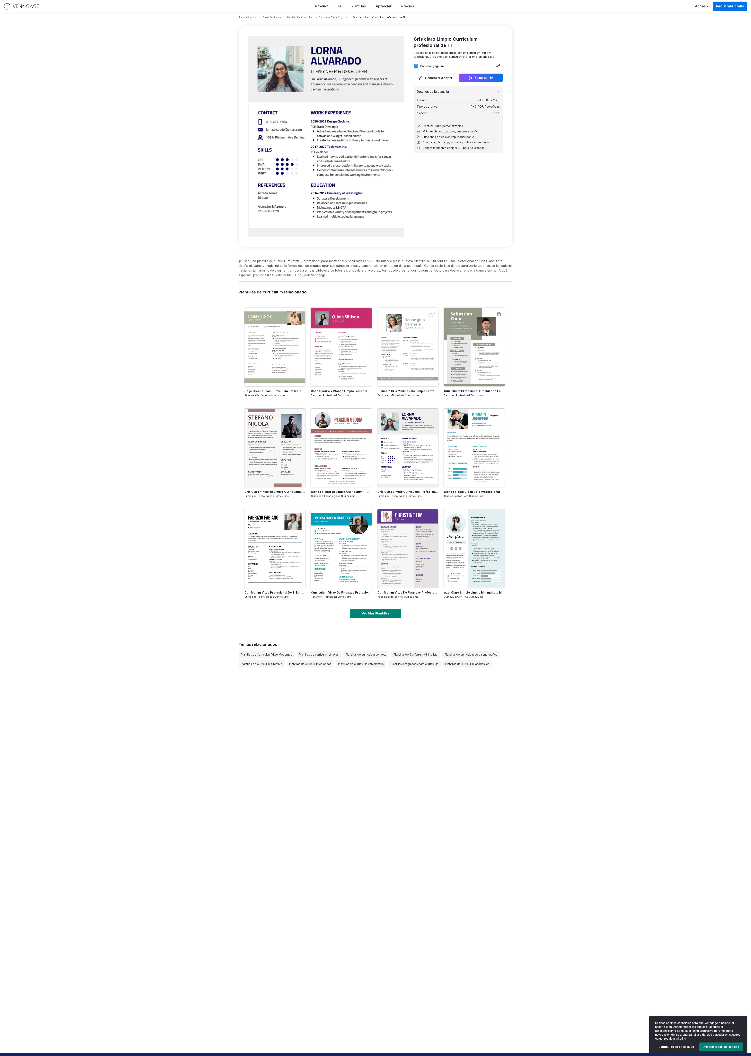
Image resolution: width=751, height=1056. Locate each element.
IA (340, 6)
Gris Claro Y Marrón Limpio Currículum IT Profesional (274, 491)
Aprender (384, 6)
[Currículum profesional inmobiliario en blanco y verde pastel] (474, 347)
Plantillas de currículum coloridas (310, 664)
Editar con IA (483, 78)
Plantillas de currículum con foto (366, 654)
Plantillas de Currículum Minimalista (415, 654)
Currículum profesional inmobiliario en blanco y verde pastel (474, 391)
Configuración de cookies (676, 1046)
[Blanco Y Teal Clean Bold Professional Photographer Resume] (474, 448)
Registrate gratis (730, 6)
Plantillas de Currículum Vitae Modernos (266, 654)
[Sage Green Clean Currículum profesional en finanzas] (274, 347)
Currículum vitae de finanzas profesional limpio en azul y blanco (341, 592)
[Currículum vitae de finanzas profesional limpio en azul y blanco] (341, 548)
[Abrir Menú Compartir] (498, 66)
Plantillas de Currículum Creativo (261, 664)
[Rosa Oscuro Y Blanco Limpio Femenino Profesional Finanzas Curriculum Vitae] (341, 347)
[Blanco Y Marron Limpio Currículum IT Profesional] (341, 448)
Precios (407, 6)
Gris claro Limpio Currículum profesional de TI (407, 491)
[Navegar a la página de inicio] (21, 6)
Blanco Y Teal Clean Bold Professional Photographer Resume (474, 491)
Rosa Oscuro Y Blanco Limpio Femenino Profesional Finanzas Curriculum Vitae (341, 391)
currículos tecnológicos (333, 17)
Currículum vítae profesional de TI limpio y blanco (274, 592)
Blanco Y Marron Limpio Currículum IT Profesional (341, 491)
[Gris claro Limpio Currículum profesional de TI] (407, 448)
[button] (435, 78)
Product (322, 6)
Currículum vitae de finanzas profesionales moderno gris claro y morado (407, 592)
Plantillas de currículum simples (319, 654)
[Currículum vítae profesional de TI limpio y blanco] (274, 548)
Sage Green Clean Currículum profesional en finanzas (274, 391)
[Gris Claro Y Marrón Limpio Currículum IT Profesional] (274, 448)
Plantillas (358, 6)
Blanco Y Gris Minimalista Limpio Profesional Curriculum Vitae (407, 391)
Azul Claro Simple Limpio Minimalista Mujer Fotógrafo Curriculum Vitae (474, 592)
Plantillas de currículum (300, 17)
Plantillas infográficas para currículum (414, 664)
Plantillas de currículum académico (467, 664)
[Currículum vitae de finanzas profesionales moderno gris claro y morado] (407, 548)
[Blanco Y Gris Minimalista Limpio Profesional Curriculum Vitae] (407, 347)
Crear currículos (272, 17)
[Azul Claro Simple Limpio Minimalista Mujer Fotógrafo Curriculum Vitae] (474, 548)
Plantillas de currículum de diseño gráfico (471, 654)
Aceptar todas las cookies (721, 1046)
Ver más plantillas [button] (375, 613)
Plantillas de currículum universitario (361, 664)
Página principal (248, 17)
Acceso (701, 6)
